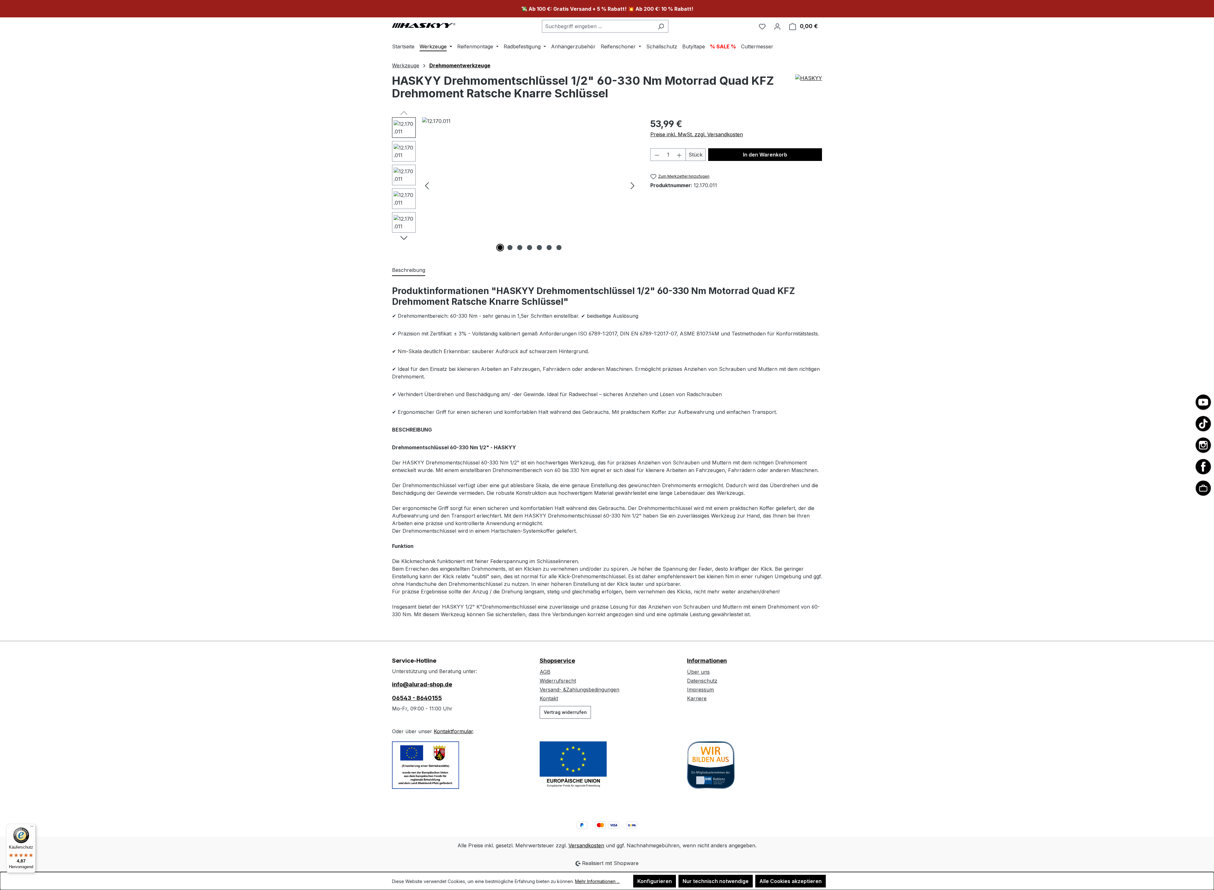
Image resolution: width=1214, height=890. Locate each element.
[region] (515, 185)
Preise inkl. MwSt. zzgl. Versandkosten (696, 134)
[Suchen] (660, 26)
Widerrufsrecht (558, 681)
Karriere (697, 698)
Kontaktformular (453, 731)
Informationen (707, 660)
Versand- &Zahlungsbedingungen (579, 689)
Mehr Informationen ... (597, 881)
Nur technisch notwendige (716, 881)
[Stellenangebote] (1203, 488)
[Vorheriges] (427, 185)
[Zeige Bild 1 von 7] (500, 247)
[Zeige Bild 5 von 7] (539, 247)
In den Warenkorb (765, 154)
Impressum (700, 689)
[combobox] (598, 26)
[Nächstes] (632, 185)
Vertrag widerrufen (565, 712)
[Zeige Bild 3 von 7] (519, 247)
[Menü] (32, 828)
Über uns (698, 672)
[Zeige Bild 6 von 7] (549, 247)
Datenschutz (702, 681)
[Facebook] (1203, 466)
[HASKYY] (808, 89)
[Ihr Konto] (777, 26)
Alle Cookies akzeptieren (790, 881)
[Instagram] (1203, 445)
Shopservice (557, 660)
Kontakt (549, 698)
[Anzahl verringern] (657, 154)
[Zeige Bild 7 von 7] (558, 247)
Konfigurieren (654, 881)
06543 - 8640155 (417, 698)
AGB (545, 672)
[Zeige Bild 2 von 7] (509, 247)
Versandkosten (586, 845)
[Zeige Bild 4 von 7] (529, 247)
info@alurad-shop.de (422, 684)
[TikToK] (1203, 423)
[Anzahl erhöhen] (679, 154)
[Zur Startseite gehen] (423, 25)
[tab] (408, 270)
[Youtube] (1203, 402)
